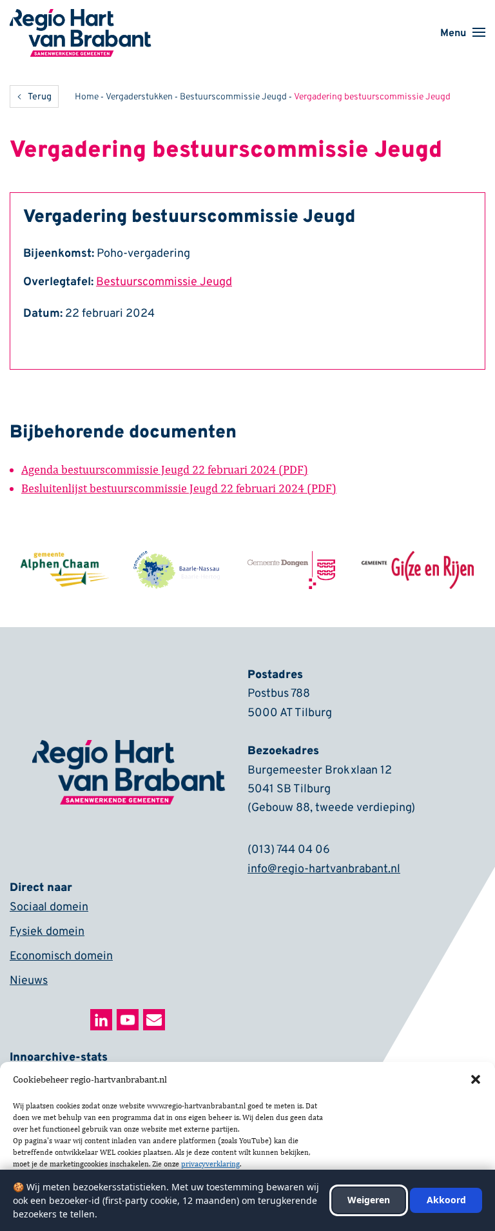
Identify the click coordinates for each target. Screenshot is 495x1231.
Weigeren (368, 1200)
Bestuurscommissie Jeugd (233, 97)
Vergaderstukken (139, 97)
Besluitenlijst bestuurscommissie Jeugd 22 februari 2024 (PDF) (178, 488)
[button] (475, 1079)
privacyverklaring (210, 1163)
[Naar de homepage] (80, 17)
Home (87, 97)
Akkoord (446, 1200)
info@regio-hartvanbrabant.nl (324, 869)
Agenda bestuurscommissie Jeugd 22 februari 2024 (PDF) (164, 469)
